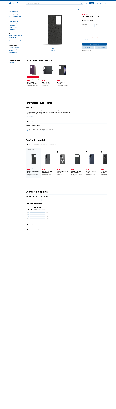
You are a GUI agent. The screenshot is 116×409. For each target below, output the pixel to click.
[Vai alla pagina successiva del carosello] (104, 162)
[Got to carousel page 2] (53, 48)
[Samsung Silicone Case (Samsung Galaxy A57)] (92, 163)
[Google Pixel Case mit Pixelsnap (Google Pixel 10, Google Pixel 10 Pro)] (77, 163)
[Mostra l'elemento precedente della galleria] (25, 30)
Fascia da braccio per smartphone (14, 24)
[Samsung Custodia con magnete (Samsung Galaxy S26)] (48, 163)
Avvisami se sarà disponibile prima (91, 39)
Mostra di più (31, 116)
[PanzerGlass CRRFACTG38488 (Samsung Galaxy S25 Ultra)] (33, 76)
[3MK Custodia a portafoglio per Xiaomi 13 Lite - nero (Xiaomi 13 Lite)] (48, 76)
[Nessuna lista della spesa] (103, 3)
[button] (94, 38)
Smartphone (11, 55)
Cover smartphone (14, 21)
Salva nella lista (101, 47)
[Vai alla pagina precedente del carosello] (28, 162)
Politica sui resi (30, 130)
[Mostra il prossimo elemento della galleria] (80, 30)
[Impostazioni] (86, 3)
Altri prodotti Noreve (100, 25)
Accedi (91, 3)
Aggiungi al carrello (95, 44)
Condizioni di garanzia (46, 130)
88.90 (85, 14)
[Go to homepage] (13, 3)
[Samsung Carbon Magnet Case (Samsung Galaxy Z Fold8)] (106, 163)
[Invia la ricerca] (27, 3)
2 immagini (53, 50)
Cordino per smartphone (15, 18)
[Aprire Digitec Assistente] (97, 3)
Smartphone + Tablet (13, 11)
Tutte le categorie (13, 9)
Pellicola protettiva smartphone (14, 28)
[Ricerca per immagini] (81, 3)
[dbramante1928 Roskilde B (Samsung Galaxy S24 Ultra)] (62, 76)
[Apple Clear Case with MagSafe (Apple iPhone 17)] (62, 163)
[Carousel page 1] (52, 48)
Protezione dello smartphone (15, 16)
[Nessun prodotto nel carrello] (106, 3)
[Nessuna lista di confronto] (100, 3)
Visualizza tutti (102, 144)
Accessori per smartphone (14, 14)
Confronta (89, 47)
